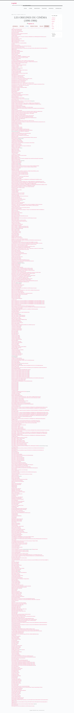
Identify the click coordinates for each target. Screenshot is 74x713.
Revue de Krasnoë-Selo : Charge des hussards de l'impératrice (21, 410)
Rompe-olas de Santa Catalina (16, 572)
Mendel (17, 59)
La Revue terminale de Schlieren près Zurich (18, 463)
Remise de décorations (15, 179)
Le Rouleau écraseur (15, 595)
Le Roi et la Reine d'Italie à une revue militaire (18, 553)
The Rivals (13, 507)
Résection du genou (14, 255)
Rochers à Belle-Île (14, 527)
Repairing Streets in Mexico (16, 212)
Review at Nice (14, 361)
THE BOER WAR (24, 369)
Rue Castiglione (14, 650)
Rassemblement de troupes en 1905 (17, 80)
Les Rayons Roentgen (15, 93)
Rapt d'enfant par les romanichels (17, 75)
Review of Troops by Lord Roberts (17, 369)
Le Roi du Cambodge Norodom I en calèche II (19, 551)
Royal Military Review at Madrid (16, 618)
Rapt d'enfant (13, 74)
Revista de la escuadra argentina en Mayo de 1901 (19, 371)
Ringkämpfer (13, 489)
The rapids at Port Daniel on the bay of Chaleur (18, 73)
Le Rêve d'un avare (14, 335)
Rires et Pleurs (14, 504)
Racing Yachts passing (15, 34)
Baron (21, 651)
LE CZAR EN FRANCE (25, 416)
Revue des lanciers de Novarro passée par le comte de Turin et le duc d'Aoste (23, 422)
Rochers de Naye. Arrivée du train (16, 531)
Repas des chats (14, 222)
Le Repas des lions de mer (15, 224)
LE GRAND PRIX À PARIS (21, 277)
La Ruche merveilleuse (15, 639)
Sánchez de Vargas (29, 474)
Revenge (13, 357)
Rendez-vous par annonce (15, 203)
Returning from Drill (14, 320)
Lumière (15, 35)
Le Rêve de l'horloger (15, 338)
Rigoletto (13, 485)
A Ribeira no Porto (14, 475)
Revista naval (14, 382)
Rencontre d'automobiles (15, 198)
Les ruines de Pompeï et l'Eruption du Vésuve (18, 687)
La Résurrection (14, 268)
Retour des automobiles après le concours (18, 294)
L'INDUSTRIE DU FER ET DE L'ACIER (24, 120)
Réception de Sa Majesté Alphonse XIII (17, 106)
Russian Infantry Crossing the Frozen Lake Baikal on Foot (20, 699)
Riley (16, 590)
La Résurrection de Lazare (15, 275)
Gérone (19, 58)
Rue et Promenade (14, 669)
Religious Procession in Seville (16, 177)
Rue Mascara (13, 673)
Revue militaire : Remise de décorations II (18, 444)
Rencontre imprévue (15, 201)
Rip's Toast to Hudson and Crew (16, 501)
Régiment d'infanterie (15, 157)
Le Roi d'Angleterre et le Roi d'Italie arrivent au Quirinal (20, 537)
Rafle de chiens (14, 39)
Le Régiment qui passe (15, 162)
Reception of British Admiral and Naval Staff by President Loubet (21, 115)
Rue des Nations (14, 660)
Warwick (16, 109)
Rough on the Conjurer (15, 588)
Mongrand (17, 580)
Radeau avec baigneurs (15, 38)
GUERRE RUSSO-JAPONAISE (23, 133)
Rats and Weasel (14, 90)
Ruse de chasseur (14, 695)
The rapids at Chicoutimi (15, 71)
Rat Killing (13, 91)
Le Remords (13, 188)
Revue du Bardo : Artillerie (15, 431)
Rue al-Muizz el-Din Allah (15, 645)
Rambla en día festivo (15, 58)
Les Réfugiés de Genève (15, 139)
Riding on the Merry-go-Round (16, 481)
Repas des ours (14, 228)
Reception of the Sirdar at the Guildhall (17, 118)
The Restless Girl (14, 266)
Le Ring (13, 487)
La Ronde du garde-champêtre (16, 575)
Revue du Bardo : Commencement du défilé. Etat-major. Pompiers (21, 433)
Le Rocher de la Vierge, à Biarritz (16, 526)
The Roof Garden (14, 576)
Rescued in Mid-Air (14, 251)
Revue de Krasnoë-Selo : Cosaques (17, 412)
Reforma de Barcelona (15, 138)
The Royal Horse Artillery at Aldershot (17, 615)
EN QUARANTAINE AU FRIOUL (28, 137)
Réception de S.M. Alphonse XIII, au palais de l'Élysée (19, 108)
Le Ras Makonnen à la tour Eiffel (16, 77)
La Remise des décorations (16, 181)
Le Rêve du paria (14, 343)
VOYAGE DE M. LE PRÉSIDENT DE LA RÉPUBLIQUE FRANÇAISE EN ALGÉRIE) (32, 184)
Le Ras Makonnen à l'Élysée (16, 76)
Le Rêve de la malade (15, 339)
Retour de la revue (14, 290)
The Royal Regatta (14, 627)
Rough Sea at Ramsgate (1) (16, 592)
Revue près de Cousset (15, 461)
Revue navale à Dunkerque (16, 455)
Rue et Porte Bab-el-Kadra (15, 668)
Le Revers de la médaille (15, 358)
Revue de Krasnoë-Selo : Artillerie (17, 407)
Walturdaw (19, 515)
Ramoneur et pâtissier (15, 63)
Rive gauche (13, 508)
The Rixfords (13, 513)
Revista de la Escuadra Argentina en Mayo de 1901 (19, 370)
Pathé (17, 37)
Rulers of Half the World (15, 689)
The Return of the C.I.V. (15, 317)
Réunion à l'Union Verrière (15, 322)
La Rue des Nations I (15, 662)
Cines (22, 92)
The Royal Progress (14, 626)
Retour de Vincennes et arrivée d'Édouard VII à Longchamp (20, 293)
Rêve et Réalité (14, 348)
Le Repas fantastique (15, 231)
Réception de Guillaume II (15, 105)
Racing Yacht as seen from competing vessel (18, 33)
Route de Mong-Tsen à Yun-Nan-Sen (17, 598)
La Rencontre (14, 196)
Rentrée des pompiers (15, 208)
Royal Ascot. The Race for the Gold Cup (17, 602)
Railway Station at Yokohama (16, 51)
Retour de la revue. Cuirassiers (16, 292)
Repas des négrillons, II (15, 227)
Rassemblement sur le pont (16, 86)
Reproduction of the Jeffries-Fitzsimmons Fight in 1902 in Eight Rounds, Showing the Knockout (26, 248)
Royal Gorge (13, 612)
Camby (25, 134)
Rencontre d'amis (14, 197)
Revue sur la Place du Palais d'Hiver (17, 462)
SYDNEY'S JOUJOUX (21, 172)
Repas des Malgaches (15, 225)
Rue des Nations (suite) (15, 661)
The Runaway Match (15, 691)
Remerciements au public (15, 178)
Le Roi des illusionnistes (15, 547)
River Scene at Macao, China (16, 510)
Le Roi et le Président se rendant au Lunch (18, 554)
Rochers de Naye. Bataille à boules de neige (18, 532)
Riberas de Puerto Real (15, 476)
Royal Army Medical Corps (15, 604)
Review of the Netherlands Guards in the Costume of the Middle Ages (22, 367)
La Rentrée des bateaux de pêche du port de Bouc (19, 207)
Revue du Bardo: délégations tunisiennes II (18, 437)
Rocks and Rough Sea (15, 535)
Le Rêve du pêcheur (15, 345)
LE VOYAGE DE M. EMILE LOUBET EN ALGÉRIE (32, 111)
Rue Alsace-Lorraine (15, 646)
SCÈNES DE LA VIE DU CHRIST (24, 276)
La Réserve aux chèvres (15, 256)
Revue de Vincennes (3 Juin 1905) (17, 420)
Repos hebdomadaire (15, 241)
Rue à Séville (13, 643)
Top (62, 708)
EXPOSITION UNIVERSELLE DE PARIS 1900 (25, 662)
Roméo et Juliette (14, 567)
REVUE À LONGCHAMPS (15, 395)
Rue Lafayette (14, 671)
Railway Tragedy (14, 52)
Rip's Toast (13, 500)
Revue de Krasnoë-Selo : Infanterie (17, 414)
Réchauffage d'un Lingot (15, 120)
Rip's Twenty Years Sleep (15, 502)
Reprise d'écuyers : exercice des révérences (18, 245)
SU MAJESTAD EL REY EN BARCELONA (23, 464)
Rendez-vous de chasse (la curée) (17, 202)
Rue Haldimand (14, 670)
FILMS (53, 23)
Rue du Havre (14, 666)
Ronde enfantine (14, 573)
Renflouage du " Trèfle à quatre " (16, 204)
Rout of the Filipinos (14, 597)
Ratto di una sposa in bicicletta (16, 92)
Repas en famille (14, 229)
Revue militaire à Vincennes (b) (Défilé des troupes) (19, 450)
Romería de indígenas (15, 571)
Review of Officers (14, 366)
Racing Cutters (14, 32)
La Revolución (14, 391)
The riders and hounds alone (16, 480)
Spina (33, 142)
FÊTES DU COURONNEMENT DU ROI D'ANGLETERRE (33, 300)
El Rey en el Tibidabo (15, 465)
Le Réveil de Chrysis (15, 350)
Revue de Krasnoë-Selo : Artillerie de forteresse (19, 408)
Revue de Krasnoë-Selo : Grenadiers (17, 413)
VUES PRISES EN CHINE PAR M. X (31, 599)
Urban (16, 49)
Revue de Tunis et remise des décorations (18, 418)
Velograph (18, 627)
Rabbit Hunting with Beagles (16, 29)
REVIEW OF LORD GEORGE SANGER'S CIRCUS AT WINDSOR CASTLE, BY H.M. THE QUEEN (26, 365)
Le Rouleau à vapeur (15, 594)
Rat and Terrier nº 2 (14, 88)
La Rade (13, 35)
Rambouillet (13, 61)
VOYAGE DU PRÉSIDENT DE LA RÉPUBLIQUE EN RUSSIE (34, 36)
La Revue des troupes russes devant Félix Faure (19, 430)
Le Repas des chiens (15, 223)
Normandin (20, 256)
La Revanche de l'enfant (15, 326)
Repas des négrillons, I (15, 226)
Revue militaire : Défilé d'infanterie (17, 440)
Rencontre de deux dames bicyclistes (17, 199)
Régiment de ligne (14, 156)
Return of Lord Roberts (15, 314)
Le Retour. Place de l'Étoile (15, 279)
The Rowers (13, 600)
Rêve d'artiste (14, 333)
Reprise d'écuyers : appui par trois (17, 244)
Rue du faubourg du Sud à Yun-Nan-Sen (18, 665)
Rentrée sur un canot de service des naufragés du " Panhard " (21, 209)
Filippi (21, 140)
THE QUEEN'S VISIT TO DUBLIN (28, 117)
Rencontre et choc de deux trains (16, 200)
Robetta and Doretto (14, 523)
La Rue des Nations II (15, 663)
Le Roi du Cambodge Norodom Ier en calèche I (18, 550)
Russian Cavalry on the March (16, 697)
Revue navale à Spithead (15, 456)
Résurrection (13, 269)
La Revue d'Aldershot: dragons (16, 398)
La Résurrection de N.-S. (15, 276)
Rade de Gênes (14, 37)
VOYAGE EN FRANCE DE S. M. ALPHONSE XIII (29, 420)
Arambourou (20, 595)
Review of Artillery (14, 362)
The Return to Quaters (15, 319)
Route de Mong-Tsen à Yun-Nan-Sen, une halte (19, 599)
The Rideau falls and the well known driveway (18, 479)
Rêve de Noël (14, 340)
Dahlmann (24, 80)
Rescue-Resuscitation (15, 254)
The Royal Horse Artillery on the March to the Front (19, 616)
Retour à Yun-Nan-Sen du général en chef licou (19, 280)
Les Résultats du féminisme (16, 267)
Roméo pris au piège (15, 569)
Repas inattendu (14, 233)
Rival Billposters (14, 506)
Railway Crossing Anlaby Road (16, 47)
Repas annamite (14, 213)
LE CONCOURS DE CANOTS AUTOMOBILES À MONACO (30, 204)
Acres (19, 591)
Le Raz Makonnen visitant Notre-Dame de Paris (19, 94)
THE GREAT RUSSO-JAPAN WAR (33, 48)
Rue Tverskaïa (14, 684)
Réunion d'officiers (14, 323)
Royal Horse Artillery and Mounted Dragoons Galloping (20, 614)
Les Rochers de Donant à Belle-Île (17, 529)
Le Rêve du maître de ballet (16, 342)
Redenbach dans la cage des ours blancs (18, 134)
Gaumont (20, 30)
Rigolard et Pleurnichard (15, 483)
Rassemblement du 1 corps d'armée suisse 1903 (19, 85)
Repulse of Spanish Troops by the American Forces (19, 249)
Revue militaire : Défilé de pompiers (17, 441)
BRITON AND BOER (27, 130)
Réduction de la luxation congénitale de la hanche (19, 135)
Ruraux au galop (14, 694)
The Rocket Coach (14, 534)
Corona (17, 390)
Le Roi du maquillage (15, 552)
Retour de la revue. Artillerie (16, 291)
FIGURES (53, 21)
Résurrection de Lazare (15, 273)
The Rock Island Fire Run (15, 533)
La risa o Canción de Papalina (16, 505)
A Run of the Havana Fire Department (17, 690)
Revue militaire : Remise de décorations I (18, 443)
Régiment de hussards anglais (16, 160)
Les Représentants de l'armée (16, 242)
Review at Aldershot (14, 360)
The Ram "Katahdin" (14, 55)
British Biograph (26, 176)
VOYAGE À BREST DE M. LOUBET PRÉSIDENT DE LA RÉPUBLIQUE (30, 181)
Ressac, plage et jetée (15, 258)
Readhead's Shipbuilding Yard (16, 97)
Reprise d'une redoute (15, 247)
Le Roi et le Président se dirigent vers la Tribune (19, 555)
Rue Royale (13, 676)
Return (13, 311)
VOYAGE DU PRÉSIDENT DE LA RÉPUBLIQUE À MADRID (30, 445)
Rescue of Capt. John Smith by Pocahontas (18, 253)
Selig (25, 319)
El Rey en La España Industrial (16, 466)
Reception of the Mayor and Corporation (17, 117)
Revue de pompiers (14, 417)
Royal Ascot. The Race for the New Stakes (18, 603)
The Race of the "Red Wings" (16, 31)
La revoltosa (13, 390)
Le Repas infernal (14, 234)
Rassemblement (14, 78)
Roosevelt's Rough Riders (15, 577)
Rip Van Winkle (14, 503)
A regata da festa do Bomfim (16, 140)
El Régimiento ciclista (15, 163)
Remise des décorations (15, 182)
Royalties (13, 635)
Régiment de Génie (14, 159)
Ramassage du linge (15, 56)
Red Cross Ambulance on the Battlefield (17, 130)
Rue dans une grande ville (15, 651)
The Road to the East (15, 515)
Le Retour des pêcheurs (15, 298)
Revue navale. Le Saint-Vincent (16, 457)
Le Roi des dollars (14, 546)
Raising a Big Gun (14, 53)
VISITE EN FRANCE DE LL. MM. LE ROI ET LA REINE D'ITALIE (24, 61)
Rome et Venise (14, 566)
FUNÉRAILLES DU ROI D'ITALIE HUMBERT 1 (27, 242)
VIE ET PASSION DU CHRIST (34, 272)
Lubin (28, 249)
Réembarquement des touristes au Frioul (18, 137)
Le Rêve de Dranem (14, 337)
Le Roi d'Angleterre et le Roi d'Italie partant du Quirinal (20, 538)
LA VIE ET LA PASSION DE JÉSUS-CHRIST (23, 268)
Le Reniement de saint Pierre (16, 205)
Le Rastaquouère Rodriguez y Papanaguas (18, 87)
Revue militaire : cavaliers (15, 439)
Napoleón (31, 464)
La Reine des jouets (15, 172)
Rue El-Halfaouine (14, 667)
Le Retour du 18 (14, 299)
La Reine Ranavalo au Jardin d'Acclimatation (18, 173)
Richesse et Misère (14, 478)
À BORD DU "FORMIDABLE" (22, 56)
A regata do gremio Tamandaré (16, 141)
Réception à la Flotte (15, 104)
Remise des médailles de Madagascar (17, 185)
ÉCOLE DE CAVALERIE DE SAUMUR (27, 244)
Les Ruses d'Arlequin (15, 696)
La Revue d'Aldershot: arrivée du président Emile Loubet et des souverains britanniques (24, 397)
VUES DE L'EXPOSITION (20, 660)
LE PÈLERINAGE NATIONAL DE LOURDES (24, 324)
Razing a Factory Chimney (15, 95)
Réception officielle (14, 119)
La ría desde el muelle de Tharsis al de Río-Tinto (19, 474)
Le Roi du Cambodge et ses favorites (17, 549)
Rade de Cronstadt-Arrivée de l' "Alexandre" (18, 36)
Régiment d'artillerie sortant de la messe (17, 155)
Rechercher (53, 33)
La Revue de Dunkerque (15, 406)
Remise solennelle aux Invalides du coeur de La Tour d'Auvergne (21, 186)
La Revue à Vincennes (15, 396)
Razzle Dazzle (14, 96)
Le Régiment (13, 153)
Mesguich (20, 298)
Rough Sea (13, 589)
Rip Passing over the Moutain (16, 499)
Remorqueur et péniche (15, 189)
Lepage (20, 164)
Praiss (43, 84)
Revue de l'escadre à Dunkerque (16, 416)
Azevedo (22, 572)
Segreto (18, 637)
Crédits (53, 28)
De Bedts (17, 361)
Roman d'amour (14, 563)
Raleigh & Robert (35, 549)
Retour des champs (14, 295)
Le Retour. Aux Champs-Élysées (16, 278)
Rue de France (14, 652)
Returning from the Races (15, 321)
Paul (21, 29)
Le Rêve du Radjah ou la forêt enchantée (18, 346)
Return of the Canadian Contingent (17, 315)
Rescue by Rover (14, 250)
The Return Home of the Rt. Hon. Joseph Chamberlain (19, 312)
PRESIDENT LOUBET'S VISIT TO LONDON (24, 360)
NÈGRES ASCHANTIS (23, 129)
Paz (17, 475)
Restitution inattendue (15, 265)
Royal (12, 601)
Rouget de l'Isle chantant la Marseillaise (17, 587)
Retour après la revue (15, 281)
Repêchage (13, 235)
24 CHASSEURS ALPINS (21, 79)
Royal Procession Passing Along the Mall (18, 621)
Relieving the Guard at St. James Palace (17, 176)
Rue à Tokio (13, 644)
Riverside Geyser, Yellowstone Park (17, 511)
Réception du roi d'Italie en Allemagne (17, 114)
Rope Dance (13, 579)
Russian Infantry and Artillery (16, 698)
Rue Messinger (14, 674)
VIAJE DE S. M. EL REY (26, 107)
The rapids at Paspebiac (15, 72)
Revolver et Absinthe (15, 394)
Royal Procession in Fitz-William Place (17, 620)
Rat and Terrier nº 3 (14, 89)
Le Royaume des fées (15, 636)
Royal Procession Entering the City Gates (18, 619)
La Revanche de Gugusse (15, 325)
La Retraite (13, 310)
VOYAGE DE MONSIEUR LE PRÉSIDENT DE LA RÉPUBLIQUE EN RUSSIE (33, 407)
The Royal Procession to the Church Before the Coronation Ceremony (22, 624)
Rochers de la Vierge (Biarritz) (16, 530)
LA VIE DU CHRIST (19, 271)
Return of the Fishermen (15, 318)
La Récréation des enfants (15, 128)
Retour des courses (14, 296)
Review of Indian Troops (15, 364)
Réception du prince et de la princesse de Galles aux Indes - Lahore (22, 113)
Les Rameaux (14, 60)
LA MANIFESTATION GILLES (20, 196)
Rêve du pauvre (14, 344)
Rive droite (13, 509)
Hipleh (20, 461)
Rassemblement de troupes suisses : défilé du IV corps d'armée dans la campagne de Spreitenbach (27, 84)
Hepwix (21, 31)
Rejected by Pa (14, 175)
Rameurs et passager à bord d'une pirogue (18, 62)
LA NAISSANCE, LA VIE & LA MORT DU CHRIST (23, 60)
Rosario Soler (14, 580)
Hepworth (18, 250)
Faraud (23, 531)
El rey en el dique (14, 464)
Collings (24, 615)
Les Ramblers (14, 59)
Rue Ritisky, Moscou (14, 675)
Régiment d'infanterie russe (16, 158)
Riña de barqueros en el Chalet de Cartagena (18, 491)
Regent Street (14, 152)
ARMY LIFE (21, 604)
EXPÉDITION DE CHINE (22, 281)
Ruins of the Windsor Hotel (15, 688)
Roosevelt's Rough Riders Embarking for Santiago (19, 578)
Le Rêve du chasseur (15, 341)
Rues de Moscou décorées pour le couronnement (19, 686)
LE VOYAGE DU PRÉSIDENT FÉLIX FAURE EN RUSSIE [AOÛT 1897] (30, 158)
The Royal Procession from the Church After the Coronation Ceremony (22, 622)
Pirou (18, 156)
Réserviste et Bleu (14, 257)
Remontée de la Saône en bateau (17, 187)
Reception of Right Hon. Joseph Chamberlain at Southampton (21, 116)
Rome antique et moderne (15, 565)
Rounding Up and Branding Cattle (17, 596)
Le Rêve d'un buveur (15, 336)
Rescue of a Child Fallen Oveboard (17, 252)
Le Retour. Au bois (14, 277)
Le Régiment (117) (14, 154)
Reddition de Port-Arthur (15, 133)
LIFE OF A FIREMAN (21, 319)
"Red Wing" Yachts (14, 132)
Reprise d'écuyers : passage (16, 246)
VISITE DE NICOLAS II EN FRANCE (25, 455)
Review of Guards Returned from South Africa (18, 363)
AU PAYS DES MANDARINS (30, 280)
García (19, 143)
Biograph (19, 55)
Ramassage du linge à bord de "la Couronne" (18, 57)
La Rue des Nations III (15, 664)
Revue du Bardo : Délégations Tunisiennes (18, 435)
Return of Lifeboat (14, 313)
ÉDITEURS (53, 19)
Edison (18, 50)
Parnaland (20, 110)
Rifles (12, 482)
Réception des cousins (15, 110)
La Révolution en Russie (15, 392)
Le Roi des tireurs (14, 548)
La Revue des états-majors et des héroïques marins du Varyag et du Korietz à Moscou (24, 421)
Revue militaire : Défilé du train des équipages (18, 442)
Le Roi (12, 536)
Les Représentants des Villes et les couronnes (18, 243)
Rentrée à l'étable (14, 206)
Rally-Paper (13, 54)
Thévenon (26, 196)
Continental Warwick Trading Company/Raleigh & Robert (33, 687)
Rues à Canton (14, 685)
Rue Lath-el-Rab (14, 672)
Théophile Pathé (17, 310)
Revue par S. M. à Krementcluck (16, 460)
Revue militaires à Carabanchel (16, 445)
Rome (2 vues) (14, 564)
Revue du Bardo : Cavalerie (16, 432)
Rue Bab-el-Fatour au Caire (16, 649)
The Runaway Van (14, 693)
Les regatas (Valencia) (15, 143)
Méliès (26, 87)
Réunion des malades (15, 324)
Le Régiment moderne (15, 161)
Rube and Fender (14, 638)
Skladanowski (18, 489)
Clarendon (19, 251)
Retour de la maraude (15, 289)
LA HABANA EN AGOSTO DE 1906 (21, 391)
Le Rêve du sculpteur (15, 347)
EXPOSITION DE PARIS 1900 (20, 508)
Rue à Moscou (14, 642)
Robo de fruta (14, 525)
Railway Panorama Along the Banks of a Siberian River (20, 48)
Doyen (28, 135)
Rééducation (13, 136)
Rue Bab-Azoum (14, 648)
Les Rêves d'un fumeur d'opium (16, 359)
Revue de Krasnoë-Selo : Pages (16, 415)
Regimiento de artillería (15, 164)
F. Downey (22, 47)
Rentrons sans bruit (14, 211)
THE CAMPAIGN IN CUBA (22, 131)
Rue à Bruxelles (14, 641)
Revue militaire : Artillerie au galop (17, 438)
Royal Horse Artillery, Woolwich (16, 617)
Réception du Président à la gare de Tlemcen (18, 111)
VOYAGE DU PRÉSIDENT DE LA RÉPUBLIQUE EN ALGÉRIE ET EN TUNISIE (30, 182)
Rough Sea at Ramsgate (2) (16, 593)
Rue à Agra (13, 640)
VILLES (53, 26)
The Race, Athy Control (15, 30)
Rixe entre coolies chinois (15, 512)
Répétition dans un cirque (15, 237)
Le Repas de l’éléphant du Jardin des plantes (18, 221)
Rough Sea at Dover (15, 591)
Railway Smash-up (14, 50)
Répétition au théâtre (15, 236)
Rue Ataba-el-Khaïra (15, 647)
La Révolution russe (14, 393)
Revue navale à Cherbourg (16, 454)
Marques (25, 572)
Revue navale (14, 452)
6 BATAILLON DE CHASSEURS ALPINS (23, 78)
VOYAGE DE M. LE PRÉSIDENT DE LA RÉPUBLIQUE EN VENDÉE (28, 104)
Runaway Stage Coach (15, 692)
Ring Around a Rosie (15, 488)
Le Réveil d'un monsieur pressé (16, 349)
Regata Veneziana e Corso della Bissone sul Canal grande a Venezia (22, 142)
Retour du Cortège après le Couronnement (18, 300)
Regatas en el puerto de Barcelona (17, 144)
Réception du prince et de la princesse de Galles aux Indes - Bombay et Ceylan (23, 112)
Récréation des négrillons (15, 129)
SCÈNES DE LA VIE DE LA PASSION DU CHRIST (23, 269)
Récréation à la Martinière (15, 127)
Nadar (16, 677)
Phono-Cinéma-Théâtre (20, 568)
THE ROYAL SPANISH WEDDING (26, 618)
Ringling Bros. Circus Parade (16, 490)
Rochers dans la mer (15, 528)
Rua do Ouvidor (14, 637)
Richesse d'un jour (14, 477)
